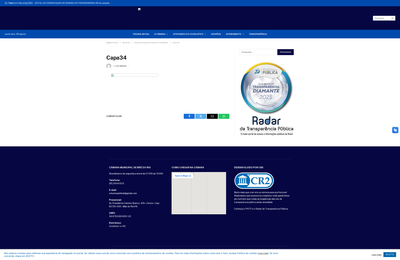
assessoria (256, 195)
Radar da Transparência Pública (272, 209)
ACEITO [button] (390, 254)
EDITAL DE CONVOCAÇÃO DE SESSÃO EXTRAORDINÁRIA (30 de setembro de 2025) (74, 3)
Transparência (258, 34)
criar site (254, 192)
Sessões (216, 34)
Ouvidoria (113, 226)
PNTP (248, 209)
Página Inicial (141, 34)
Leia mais (263, 253)
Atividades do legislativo (188, 34)
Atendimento (233, 34)
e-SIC (123, 226)
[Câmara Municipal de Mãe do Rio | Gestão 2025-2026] (200, 18)
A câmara (159, 34)
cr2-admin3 (121, 66)
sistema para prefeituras (274, 192)
